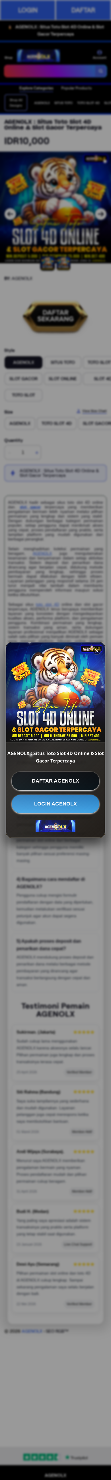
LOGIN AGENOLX (55, 804)
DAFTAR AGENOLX (55, 781)
